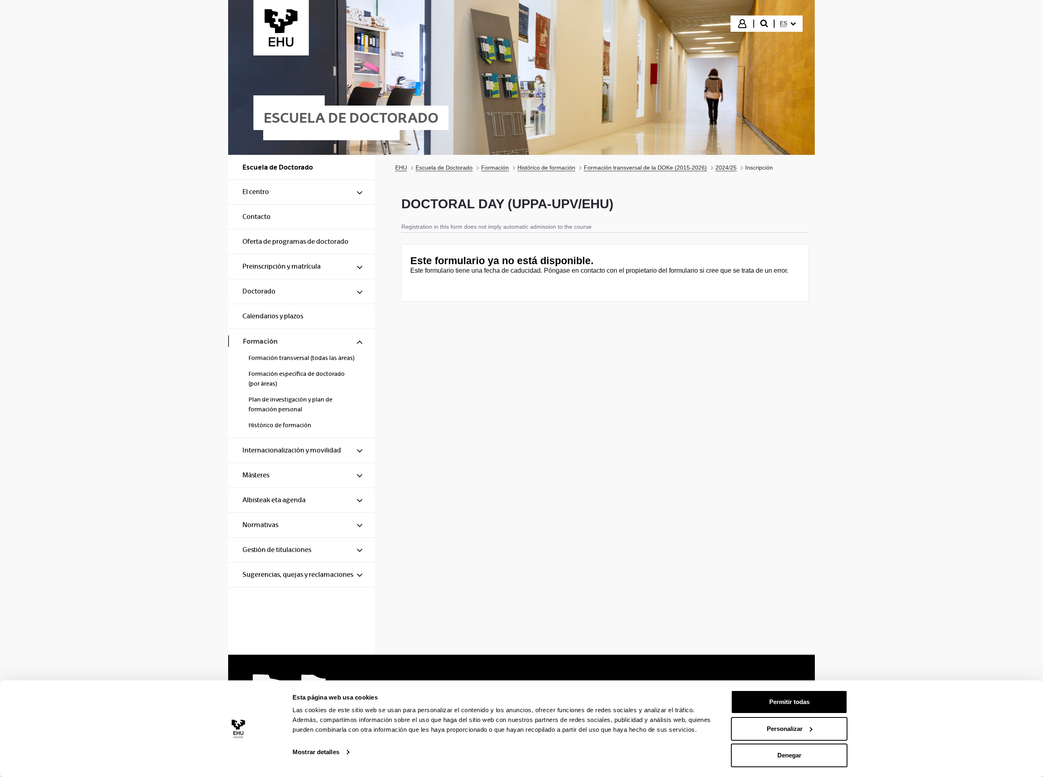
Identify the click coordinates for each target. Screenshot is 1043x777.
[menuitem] (788, 23)
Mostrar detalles (316, 751)
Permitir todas (789, 701)
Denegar (789, 755)
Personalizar (785, 728)
